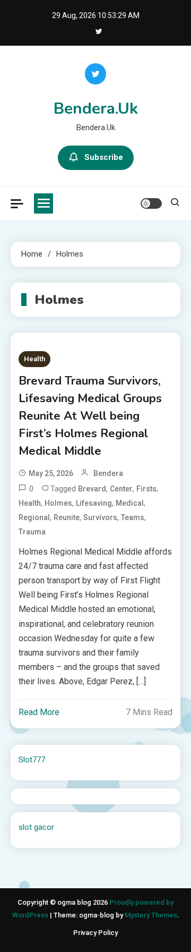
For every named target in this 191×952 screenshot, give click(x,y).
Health (34, 359)
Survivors (100, 517)
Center (121, 488)
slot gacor (36, 827)
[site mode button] (151, 203)
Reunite (67, 517)
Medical (130, 503)
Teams (132, 517)
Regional (34, 517)
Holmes (58, 503)
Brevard (92, 488)
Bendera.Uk (96, 109)
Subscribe (103, 157)
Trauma (32, 532)
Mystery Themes (151, 915)
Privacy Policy (95, 933)
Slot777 (32, 759)
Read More (39, 712)
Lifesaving (94, 503)
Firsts (146, 488)
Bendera (108, 473)
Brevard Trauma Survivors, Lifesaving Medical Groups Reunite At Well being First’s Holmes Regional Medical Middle (90, 416)
